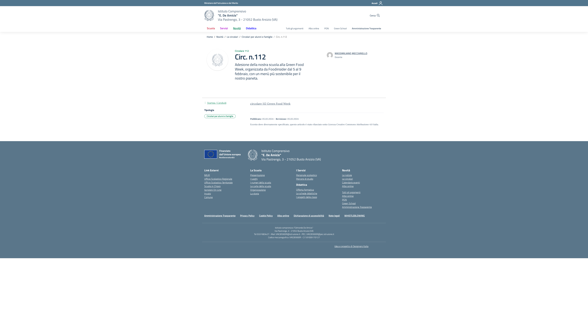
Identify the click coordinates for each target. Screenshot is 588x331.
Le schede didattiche (306, 193)
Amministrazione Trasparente (366, 28)
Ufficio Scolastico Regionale (218, 179)
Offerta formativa (305, 190)
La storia (254, 193)
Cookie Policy (266, 215)
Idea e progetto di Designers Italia (351, 246)
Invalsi (207, 193)
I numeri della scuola (260, 182)
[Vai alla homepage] (209, 15)
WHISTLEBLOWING (354, 215)
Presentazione (257, 175)
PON (326, 28)
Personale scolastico (306, 175)
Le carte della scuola (260, 186)
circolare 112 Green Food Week (270, 103)
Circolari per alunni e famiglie (220, 116)
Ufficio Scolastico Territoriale (218, 182)
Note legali (334, 215)
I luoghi (254, 179)
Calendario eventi (351, 182)
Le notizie (347, 175)
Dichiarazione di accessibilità (309, 215)
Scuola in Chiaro (212, 186)
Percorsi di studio (304, 179)
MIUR (207, 175)
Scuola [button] (211, 28)
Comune (208, 197)
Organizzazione (258, 190)
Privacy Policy (247, 215)
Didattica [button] (251, 28)
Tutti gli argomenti (294, 28)
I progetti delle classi (306, 197)
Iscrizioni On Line (212, 190)
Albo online (314, 28)
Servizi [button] (224, 28)
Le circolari (347, 179)
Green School (340, 28)
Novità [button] (237, 28)
